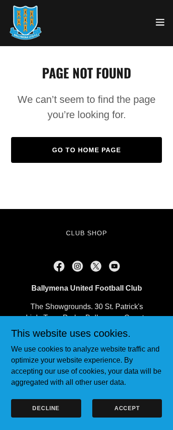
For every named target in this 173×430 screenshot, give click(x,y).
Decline (46, 408)
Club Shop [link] (86, 233)
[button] (160, 22)
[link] (25, 22)
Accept (127, 408)
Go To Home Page (86, 150)
